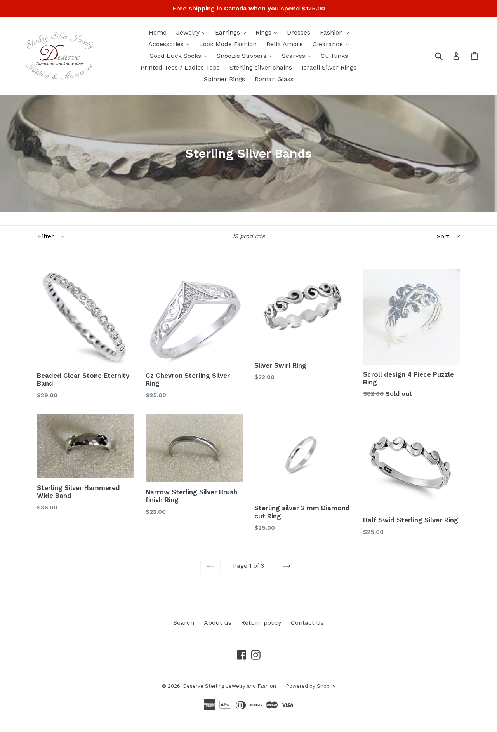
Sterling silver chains (260, 67)
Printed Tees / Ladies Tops (180, 67)
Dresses (298, 32)
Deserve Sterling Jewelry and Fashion (229, 686)
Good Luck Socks (180, 55)
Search (183, 622)
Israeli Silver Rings (329, 67)
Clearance (333, 44)
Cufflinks (334, 55)
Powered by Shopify (310, 686)
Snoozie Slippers (246, 55)
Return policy (261, 622)
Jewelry (192, 32)
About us (217, 622)
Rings (268, 32)
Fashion (336, 32)
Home (158, 32)
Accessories (170, 44)
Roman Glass (274, 79)
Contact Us (307, 622)
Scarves (298, 55)
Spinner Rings (224, 79)
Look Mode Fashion (228, 44)
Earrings (232, 32)
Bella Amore (284, 44)
